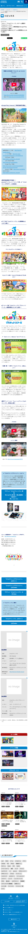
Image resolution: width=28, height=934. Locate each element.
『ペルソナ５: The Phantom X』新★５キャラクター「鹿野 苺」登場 (7, 840)
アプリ (24, 861)
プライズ (22, 868)
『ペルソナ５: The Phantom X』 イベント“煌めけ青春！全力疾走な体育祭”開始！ (6, 803)
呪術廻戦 (22, 881)
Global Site (15, 919)
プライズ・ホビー (11, 5)
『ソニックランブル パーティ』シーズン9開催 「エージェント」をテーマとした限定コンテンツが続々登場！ (20, 803)
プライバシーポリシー (8, 909)
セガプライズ (4, 871)
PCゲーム (3, 806)
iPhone (12, 863)
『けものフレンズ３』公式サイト (14, 618)
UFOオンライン (5, 873)
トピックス (8, 9)
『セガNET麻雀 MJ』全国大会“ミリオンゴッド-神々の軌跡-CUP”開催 (7, 821)
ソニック (10, 878)
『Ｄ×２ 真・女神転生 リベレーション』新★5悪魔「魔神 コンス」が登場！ (20, 821)
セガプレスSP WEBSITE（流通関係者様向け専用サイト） (20, 901)
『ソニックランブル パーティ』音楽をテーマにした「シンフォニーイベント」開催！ (20, 840)
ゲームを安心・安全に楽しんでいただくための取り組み (14, 905)
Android (3, 863)
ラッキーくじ (18, 873)
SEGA (7, 861)
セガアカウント (15, 881)
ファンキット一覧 (19, 886)
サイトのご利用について (8, 907)
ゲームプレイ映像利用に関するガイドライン (12, 914)
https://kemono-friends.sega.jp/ (17, 671)
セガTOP (2, 9)
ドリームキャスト (20, 876)
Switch (18, 866)
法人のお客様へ (7, 901)
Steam (9, 866)
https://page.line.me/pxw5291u (10, 162)
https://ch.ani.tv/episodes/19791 (16, 96)
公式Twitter (14, 623)
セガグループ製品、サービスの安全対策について (13, 912)
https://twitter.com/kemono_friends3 (11, 159)
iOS (8, 863)
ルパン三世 (4, 886)
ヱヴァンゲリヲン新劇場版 (7, 883)
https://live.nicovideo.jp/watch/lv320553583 (14, 95)
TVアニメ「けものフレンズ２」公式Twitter (14, 593)
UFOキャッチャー (22, 871)
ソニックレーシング (18, 878)
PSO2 (3, 881)
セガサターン (12, 876)
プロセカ (12, 873)
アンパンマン (11, 886)
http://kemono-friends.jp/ (10, 536)
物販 (12, 868)
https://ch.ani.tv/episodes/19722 (15, 459)
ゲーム (4, 5)
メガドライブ (4, 876)
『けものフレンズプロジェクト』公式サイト (14, 580)
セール (3, 888)
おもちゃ (15, 871)
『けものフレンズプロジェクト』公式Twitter (14, 586)
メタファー (4, 878)
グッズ (16, 868)
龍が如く (8, 881)
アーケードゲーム (5, 868)
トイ (10, 871)
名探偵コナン (17, 883)
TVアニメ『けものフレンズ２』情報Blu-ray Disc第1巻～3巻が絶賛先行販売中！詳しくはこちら (14, 494)
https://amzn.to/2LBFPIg (19, 169)
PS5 (13, 866)
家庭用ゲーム (18, 863)
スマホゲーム (15, 9)
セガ (2, 861)
